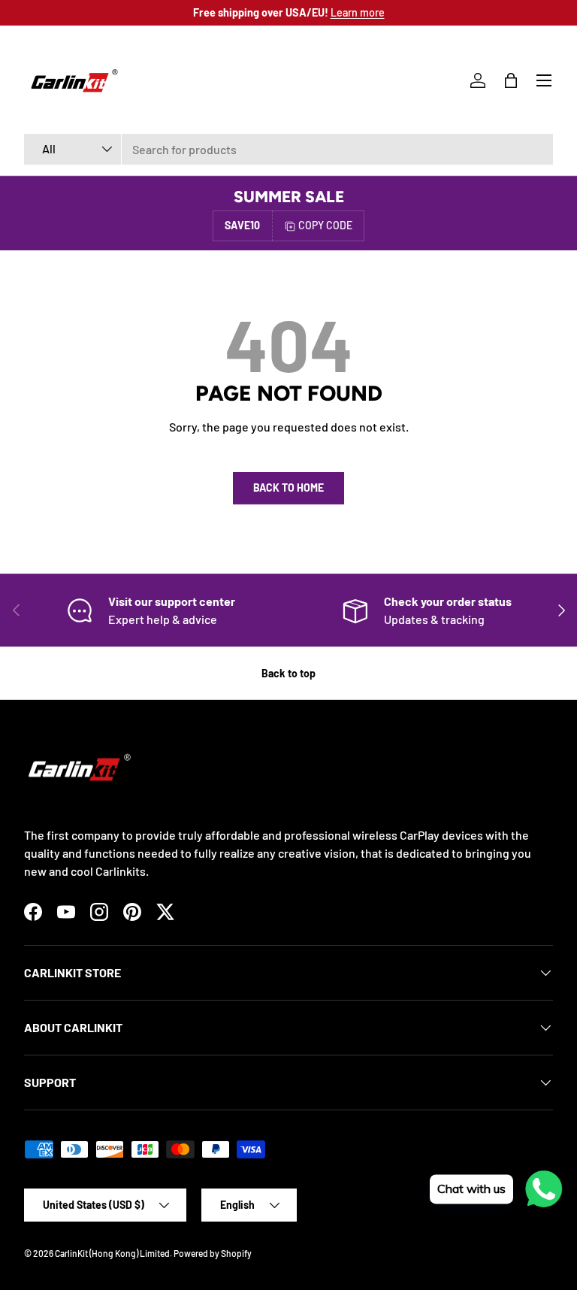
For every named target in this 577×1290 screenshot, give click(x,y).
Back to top (288, 673)
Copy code (325, 225)
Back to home (288, 487)
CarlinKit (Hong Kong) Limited (112, 1253)
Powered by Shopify (213, 1253)
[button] (510, 80)
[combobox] (288, 149)
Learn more (358, 12)
